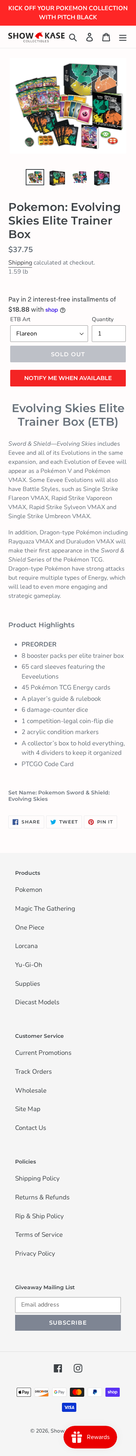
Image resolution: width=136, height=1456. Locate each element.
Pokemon (28, 890)
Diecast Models (37, 1003)
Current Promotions (43, 1053)
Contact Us (30, 1128)
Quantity (103, 319)
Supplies (27, 984)
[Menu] (122, 37)
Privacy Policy (35, 1254)
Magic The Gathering (45, 909)
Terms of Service (39, 1235)
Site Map (27, 1109)
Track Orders (33, 1072)
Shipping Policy (37, 1179)
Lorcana (26, 946)
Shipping (20, 263)
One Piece (29, 928)
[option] (35, 177)
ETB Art (20, 319)
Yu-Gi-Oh (28, 965)
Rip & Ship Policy (39, 1217)
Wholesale (30, 1091)
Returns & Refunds (42, 1198)
